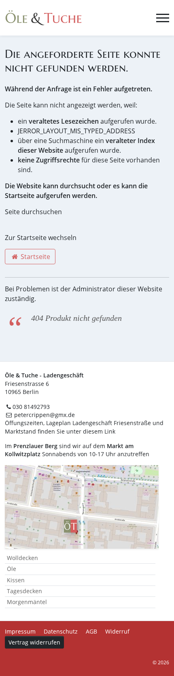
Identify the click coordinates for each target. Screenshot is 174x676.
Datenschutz (61, 631)
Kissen (16, 580)
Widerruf (117, 631)
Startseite (34, 256)
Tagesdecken (24, 591)
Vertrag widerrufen (34, 642)
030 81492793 (31, 407)
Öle (11, 569)
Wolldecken (22, 558)
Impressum (20, 631)
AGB (91, 631)
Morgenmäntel (27, 602)
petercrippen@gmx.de (44, 415)
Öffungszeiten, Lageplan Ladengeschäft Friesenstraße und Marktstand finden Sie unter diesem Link (84, 427)
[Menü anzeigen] (162, 18)
